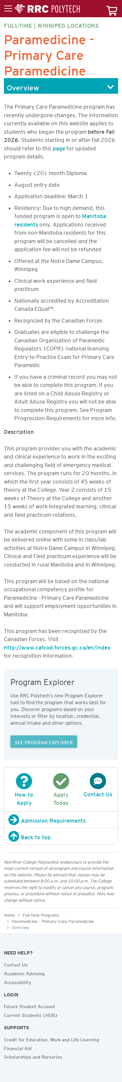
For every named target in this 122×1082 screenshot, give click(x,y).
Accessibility (17, 981)
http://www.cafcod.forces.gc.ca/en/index (57, 646)
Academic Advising (24, 972)
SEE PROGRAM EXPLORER (44, 741)
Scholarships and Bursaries (33, 1056)
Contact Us (16, 964)
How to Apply (24, 797)
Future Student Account (29, 1005)
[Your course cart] (112, 8)
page (59, 147)
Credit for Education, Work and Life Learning (51, 1038)
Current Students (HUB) (31, 1014)
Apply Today (60, 797)
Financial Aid (18, 1047)
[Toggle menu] (42, 8)
